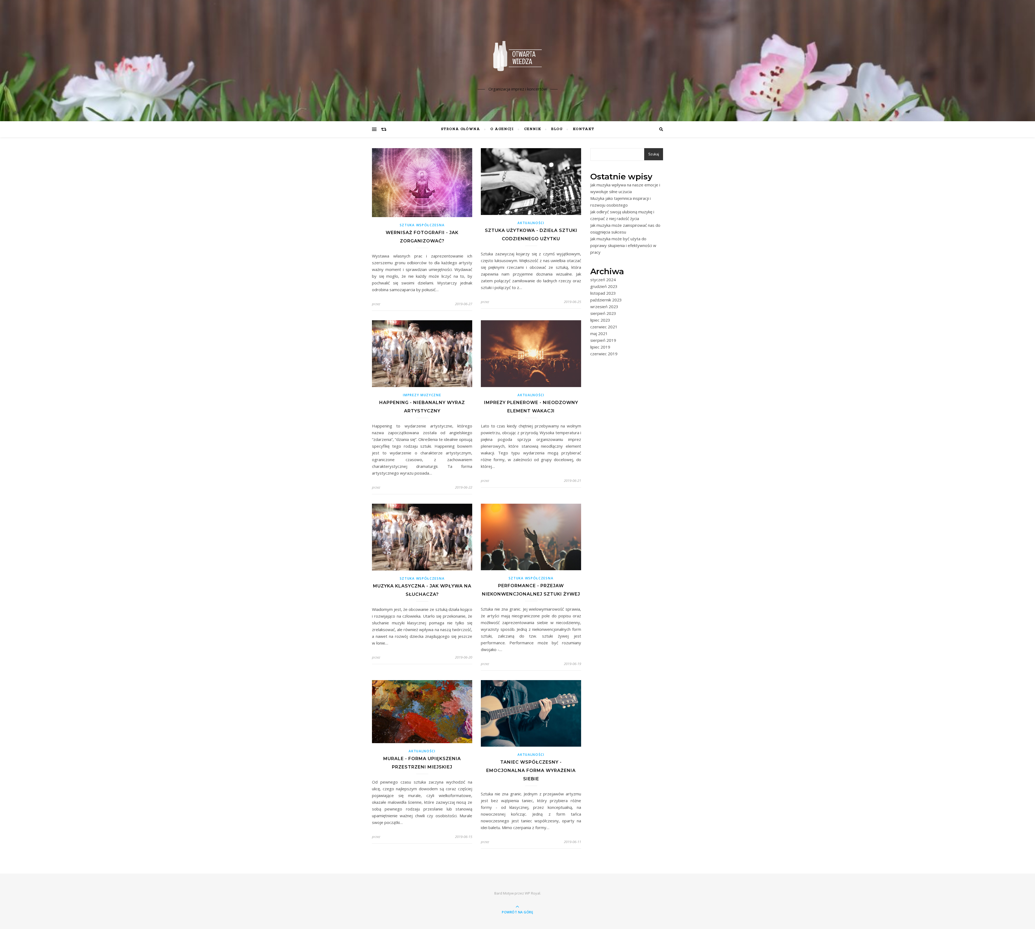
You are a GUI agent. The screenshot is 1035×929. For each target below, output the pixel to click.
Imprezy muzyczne (422, 395)
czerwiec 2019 (603, 353)
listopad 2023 (603, 293)
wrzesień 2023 (604, 306)
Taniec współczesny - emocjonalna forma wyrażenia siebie (531, 770)
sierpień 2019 (603, 340)
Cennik (532, 129)
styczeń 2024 (603, 279)
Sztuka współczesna (422, 225)
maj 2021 (599, 333)
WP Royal (532, 893)
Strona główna (460, 129)
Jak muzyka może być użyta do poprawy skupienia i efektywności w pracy (623, 245)
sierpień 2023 (603, 313)
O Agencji (502, 129)
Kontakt (583, 129)
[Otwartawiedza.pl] (517, 56)
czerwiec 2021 (603, 326)
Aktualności (531, 223)
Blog (557, 129)
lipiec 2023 (600, 320)
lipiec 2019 (600, 347)
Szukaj (653, 154)
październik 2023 (606, 299)
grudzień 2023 (603, 286)
